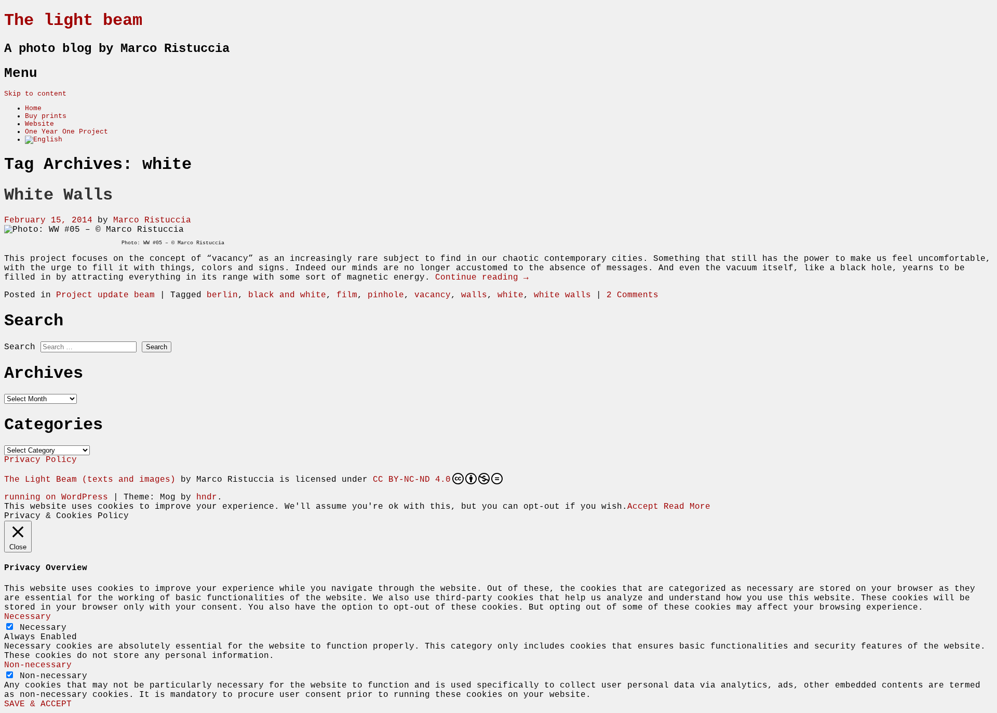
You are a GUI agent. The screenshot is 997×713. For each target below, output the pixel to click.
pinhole (386, 295)
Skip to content (35, 94)
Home (33, 108)
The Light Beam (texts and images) (90, 479)
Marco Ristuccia (152, 220)
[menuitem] (43, 139)
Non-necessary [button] (38, 665)
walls (474, 295)
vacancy (432, 295)
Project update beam (105, 295)
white (510, 295)
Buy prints (45, 116)
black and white (287, 295)
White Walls (58, 195)
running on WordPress (56, 497)
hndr (206, 497)
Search (19, 347)
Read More (687, 506)
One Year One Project (66, 132)
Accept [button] (642, 506)
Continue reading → (482, 277)
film (346, 295)
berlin (222, 295)
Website (39, 124)
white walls (562, 295)
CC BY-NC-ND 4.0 (412, 479)
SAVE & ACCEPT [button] (38, 704)
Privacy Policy (40, 460)
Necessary (43, 627)
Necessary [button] (27, 617)
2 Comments (632, 295)
